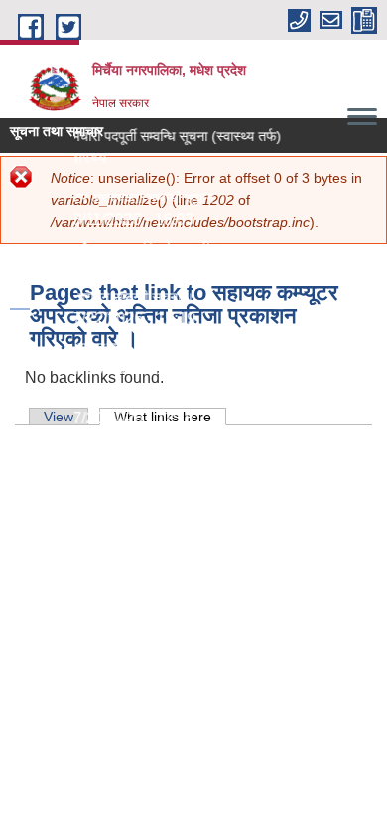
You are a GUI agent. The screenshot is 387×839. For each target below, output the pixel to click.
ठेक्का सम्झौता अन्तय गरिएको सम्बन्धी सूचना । (141, 247)
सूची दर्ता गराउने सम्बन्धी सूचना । (110, 297)
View (58, 416)
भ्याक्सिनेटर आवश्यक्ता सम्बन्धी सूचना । (126, 198)
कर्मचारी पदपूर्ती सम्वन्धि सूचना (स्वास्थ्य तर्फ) (170, 136)
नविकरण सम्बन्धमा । (79, 347)
